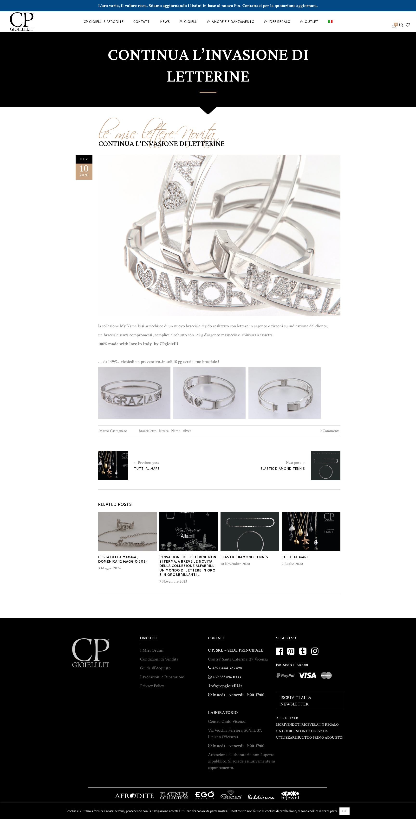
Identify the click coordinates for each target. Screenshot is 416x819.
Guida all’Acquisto (155, 668)
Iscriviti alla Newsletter (295, 701)
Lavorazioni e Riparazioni (162, 677)
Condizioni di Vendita (159, 659)
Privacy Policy (152, 686)
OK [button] (344, 811)
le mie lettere (136, 129)
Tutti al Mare (147, 468)
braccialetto (147, 430)
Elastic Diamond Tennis (283, 468)
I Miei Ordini (151, 650)
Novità (195, 129)
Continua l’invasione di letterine (161, 144)
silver (187, 430)
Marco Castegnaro (113, 430)
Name (175, 430)
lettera (164, 430)
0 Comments (329, 430)
